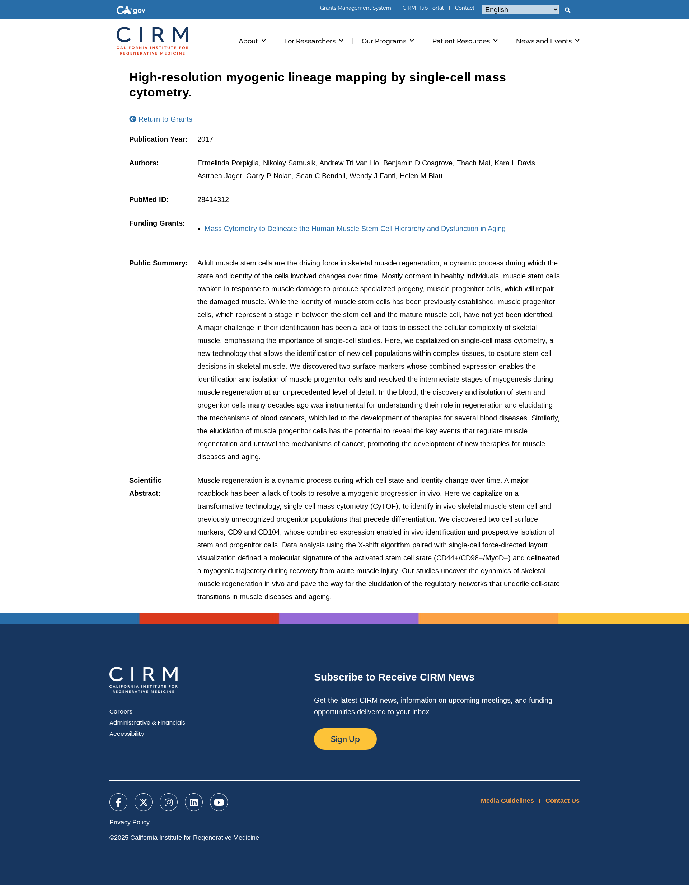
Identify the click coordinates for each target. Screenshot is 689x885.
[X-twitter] (144, 802)
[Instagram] (169, 802)
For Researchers (310, 41)
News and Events (544, 41)
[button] (567, 10)
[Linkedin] (194, 802)
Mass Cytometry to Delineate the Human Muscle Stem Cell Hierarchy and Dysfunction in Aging (355, 228)
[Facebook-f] (118, 802)
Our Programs (384, 41)
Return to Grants (164, 119)
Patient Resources (461, 41)
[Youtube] (219, 802)
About (248, 41)
